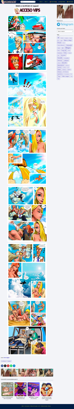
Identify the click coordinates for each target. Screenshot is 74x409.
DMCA (23, 406)
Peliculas (64, 69)
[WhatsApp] (11, 366)
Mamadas (64, 62)
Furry (65, 53)
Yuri (58, 78)
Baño (58, 40)
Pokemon (69, 69)
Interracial (59, 60)
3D (58, 38)
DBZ (63, 48)
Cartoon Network (61, 45)
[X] (5, 366)
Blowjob (59, 42)
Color (58, 48)
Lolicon (58, 62)
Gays (58, 55)
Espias (69, 50)
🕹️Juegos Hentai (61, 1)
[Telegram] (14, 366)
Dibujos (68, 48)
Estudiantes (59, 52)
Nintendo (64, 67)
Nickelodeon (59, 67)
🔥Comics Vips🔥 (53, 1)
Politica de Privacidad (33, 406)
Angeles (9, 361)
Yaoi (71, 76)
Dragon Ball (63, 50)
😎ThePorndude (70, 1)
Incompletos (66, 58)
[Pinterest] (8, 366)
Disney (58, 50)
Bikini (61, 40)
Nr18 (68, 67)
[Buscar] (34, 2)
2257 (39, 406)
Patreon (49, 406)
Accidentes (3, 361)
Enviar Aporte (27, 406)
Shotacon (59, 71)
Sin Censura (65, 71)
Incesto (59, 58)
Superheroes (60, 74)
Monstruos (67, 65)
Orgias (59, 69)
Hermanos (63, 55)
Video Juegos (65, 76)
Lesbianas (66, 60)
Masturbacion (60, 65)
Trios (58, 76)
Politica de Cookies (44, 406)
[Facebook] (2, 366)
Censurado (69, 45)
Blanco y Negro (68, 40)
